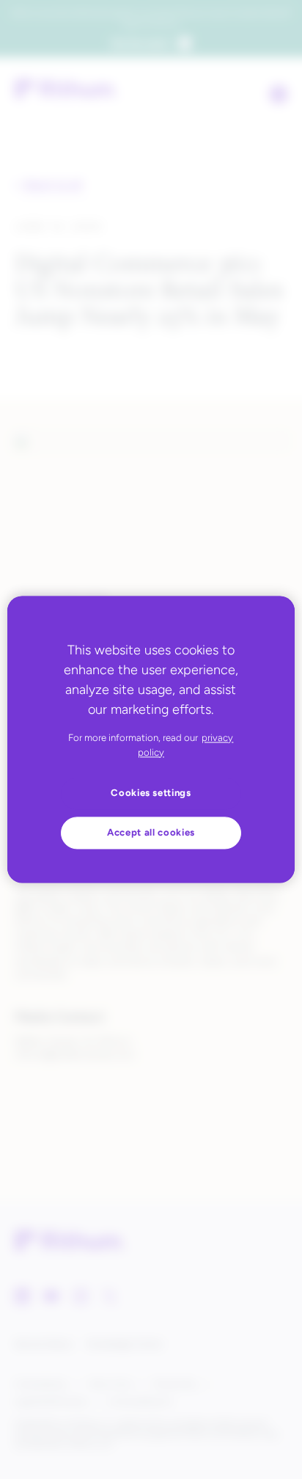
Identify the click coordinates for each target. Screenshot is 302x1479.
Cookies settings (151, 793)
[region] (150, 739)
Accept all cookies (151, 832)
